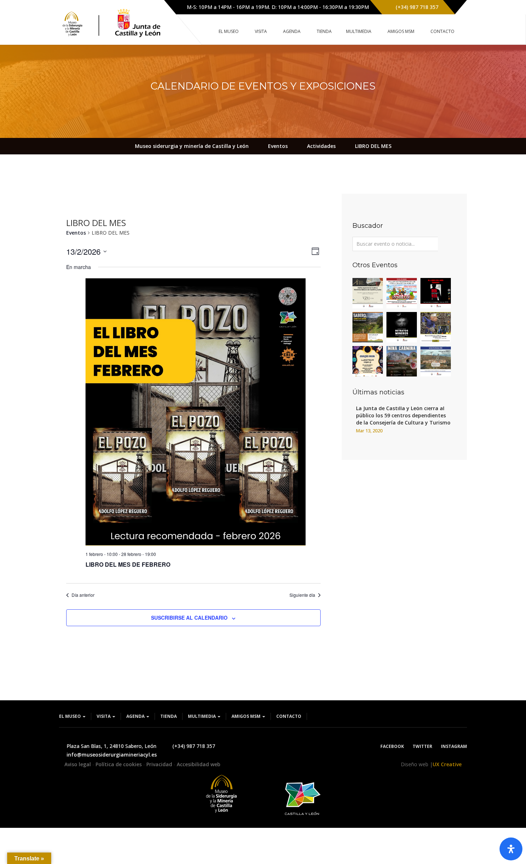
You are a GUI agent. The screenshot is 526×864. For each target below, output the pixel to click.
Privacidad (160, 764)
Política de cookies (119, 764)
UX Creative (447, 764)
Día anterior (83, 595)
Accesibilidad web (198, 764)
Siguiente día (302, 595)
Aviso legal (78, 764)
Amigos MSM (247, 716)
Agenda (136, 716)
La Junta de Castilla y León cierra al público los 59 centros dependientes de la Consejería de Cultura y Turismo (403, 415)
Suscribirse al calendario (189, 617)
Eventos (76, 232)
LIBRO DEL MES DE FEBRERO (128, 564)
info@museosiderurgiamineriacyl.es (112, 754)
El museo (70, 716)
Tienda (168, 716)
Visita (104, 716)
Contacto (288, 716)
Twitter (422, 746)
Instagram (454, 746)
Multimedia (202, 716)
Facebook (392, 746)
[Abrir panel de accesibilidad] (511, 848)
